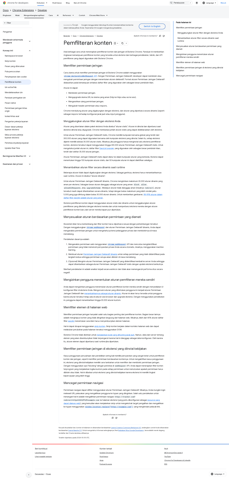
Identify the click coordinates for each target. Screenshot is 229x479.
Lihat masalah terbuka (43, 456)
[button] (14, 41)
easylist (71, 321)
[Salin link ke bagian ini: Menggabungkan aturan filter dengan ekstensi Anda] (122, 121)
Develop (42, 10)
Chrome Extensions (23, 10)
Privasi (48, 474)
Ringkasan (7, 15)
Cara (51, 15)
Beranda (67, 36)
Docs (6, 10)
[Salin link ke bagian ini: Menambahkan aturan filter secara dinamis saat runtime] (127, 167)
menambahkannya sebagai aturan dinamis (102, 293)
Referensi (67, 15)
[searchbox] (16, 23)
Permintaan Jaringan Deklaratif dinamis (100, 254)
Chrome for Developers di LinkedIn (177, 460)
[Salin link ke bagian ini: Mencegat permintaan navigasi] (105, 383)
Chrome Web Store (97, 15)
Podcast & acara (106, 464)
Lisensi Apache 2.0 (75, 430)
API (80, 76)
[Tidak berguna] (163, 36)
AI (58, 15)
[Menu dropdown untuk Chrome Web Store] (107, 15)
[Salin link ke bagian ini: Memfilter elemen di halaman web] (109, 307)
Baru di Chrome (80, 3)
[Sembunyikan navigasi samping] (28, 474)
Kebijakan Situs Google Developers (131, 430)
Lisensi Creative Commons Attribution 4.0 (126, 428)
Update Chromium (107, 453)
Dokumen (40, 3)
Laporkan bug (40, 453)
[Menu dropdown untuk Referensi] (74, 15)
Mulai (17, 15)
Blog (68, 3)
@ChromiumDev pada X (173, 453)
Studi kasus (57, 3)
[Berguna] (160, 36)
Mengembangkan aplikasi (34, 15)
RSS (165, 464)
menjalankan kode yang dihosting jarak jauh (115, 335)
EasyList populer (106, 148)
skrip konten (99, 326)
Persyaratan (39, 474)
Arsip (101, 460)
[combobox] (181, 3)
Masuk (223, 3)
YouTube (167, 456)
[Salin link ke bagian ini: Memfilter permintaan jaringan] (104, 65)
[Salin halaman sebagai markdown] (122, 43)
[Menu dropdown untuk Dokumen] (47, 2)
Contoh (82, 15)
